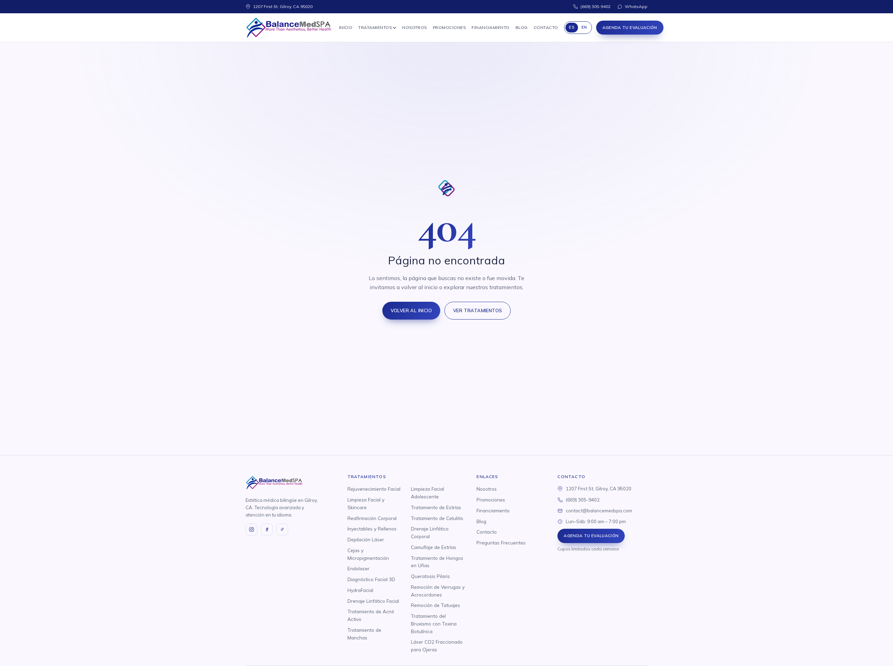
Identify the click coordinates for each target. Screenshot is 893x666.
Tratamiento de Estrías (436, 507)
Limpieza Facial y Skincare (365, 503)
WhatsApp (636, 6)
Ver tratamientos (477, 310)
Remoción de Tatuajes (435, 605)
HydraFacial (360, 590)
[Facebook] (267, 529)
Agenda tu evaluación (629, 27)
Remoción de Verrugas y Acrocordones (438, 591)
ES (571, 27)
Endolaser (358, 568)
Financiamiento (491, 27)
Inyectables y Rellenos (372, 529)
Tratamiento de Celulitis (437, 518)
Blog (522, 27)
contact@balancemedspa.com (599, 510)
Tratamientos (375, 27)
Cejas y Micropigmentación (368, 554)
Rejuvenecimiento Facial (373, 489)
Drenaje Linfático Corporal (430, 532)
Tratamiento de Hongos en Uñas (437, 562)
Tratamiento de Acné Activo (370, 615)
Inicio (346, 27)
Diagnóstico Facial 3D (371, 579)
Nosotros (414, 27)
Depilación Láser (365, 539)
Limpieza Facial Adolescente (427, 492)
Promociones (449, 27)
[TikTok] (282, 529)
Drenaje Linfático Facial (373, 601)
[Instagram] (251, 529)
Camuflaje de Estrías (433, 547)
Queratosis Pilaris (430, 576)
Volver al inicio (411, 310)
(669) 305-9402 (595, 6)
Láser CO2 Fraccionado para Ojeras (437, 645)
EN (584, 27)
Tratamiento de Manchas (364, 634)
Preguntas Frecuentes (501, 543)
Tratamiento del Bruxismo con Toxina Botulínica (434, 623)
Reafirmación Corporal (372, 518)
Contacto (546, 27)
